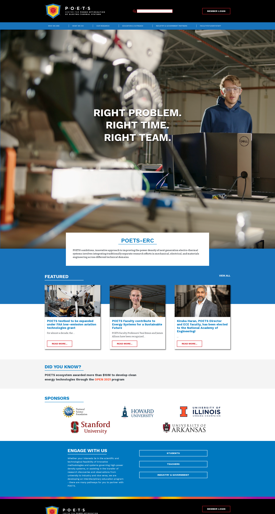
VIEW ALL (224, 275)
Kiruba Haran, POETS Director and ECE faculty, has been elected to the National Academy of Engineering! (202, 326)
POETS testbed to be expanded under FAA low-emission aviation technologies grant (71, 324)
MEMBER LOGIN (216, 11)
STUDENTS (173, 453)
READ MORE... (59, 343)
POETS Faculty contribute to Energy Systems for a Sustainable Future (137, 324)
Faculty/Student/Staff (210, 26)
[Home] (76, 11)
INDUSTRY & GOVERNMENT (173, 475)
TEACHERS (173, 464)
